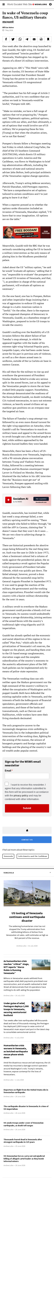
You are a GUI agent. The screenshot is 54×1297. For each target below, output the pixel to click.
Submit (27, 808)
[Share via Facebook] (6, 39)
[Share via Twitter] (13, 39)
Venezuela (8, 856)
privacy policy (21, 795)
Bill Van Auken (8, 27)
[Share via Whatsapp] (20, 39)
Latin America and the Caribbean (32, 856)
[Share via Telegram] (27, 39)
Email (8, 771)
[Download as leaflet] (41, 39)
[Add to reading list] (48, 39)
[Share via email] (34, 39)
